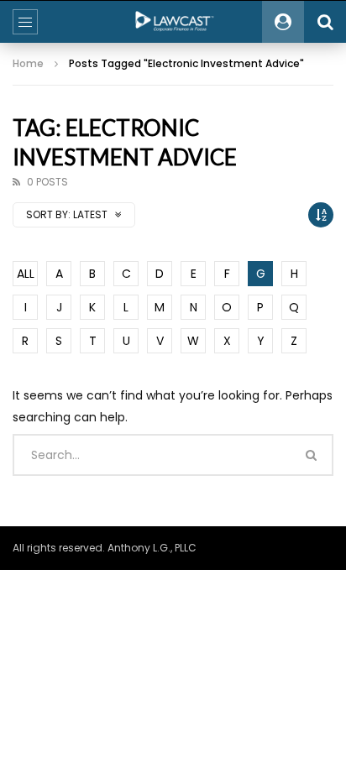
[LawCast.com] (173, 21)
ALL (25, 273)
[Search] (325, 22)
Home (28, 63)
